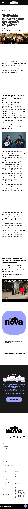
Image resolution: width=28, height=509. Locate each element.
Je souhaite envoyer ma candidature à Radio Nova (20, 486)
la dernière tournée (7, 465)
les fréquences (6, 459)
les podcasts (6, 450)
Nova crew (17, 476)
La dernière (5, 479)
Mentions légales (19, 478)
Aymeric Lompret (6, 487)
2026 (3, 491)
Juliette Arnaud (6, 484)
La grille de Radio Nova (8, 457)
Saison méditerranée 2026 (7, 497)
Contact (16, 474)
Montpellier (4, 304)
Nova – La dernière (19, 480)
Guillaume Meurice (6, 482)
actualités (5, 455)
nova (14, 336)
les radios (5, 446)
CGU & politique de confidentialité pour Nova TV (19, 496)
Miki (3, 489)
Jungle (4, 477)
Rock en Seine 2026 (7, 494)
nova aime (5, 461)
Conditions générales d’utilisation (19, 483)
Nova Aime (5, 474)
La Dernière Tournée (19, 499)
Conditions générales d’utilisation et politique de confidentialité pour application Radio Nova (20, 491)
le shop (5, 463)
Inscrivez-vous (13, 399)
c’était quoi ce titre (8, 448)
